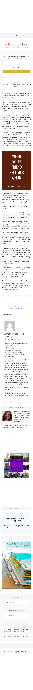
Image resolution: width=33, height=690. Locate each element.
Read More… (23, 427)
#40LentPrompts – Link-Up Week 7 (17, 306)
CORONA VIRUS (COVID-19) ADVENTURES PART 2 (16, 634)
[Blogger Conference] (16, 588)
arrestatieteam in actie (18, 395)
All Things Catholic (16, 295)
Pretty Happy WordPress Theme (15, 651)
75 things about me (10, 427)
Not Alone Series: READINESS (16, 308)
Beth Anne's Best (16, 44)
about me (25, 425)
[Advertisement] (16, 16)
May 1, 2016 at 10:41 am (12, 339)
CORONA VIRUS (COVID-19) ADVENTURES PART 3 (16, 631)
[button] (16, 35)
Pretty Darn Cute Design (21, 652)
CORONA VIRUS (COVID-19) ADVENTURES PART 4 (16, 629)
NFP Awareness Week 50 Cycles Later (15, 627)
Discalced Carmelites (8, 97)
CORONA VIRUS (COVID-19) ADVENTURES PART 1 (16, 636)
